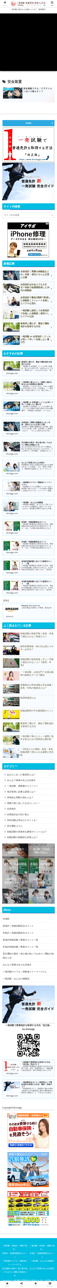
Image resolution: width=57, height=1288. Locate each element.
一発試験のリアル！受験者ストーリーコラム (25, 972)
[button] (52, 215)
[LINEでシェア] (47, 929)
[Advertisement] (28, 42)
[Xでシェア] (9, 921)
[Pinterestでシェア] (16, 936)
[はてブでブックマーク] (35, 929)
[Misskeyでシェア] (47, 921)
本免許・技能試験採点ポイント (42, 1255)
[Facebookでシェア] (9, 929)
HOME (28, 123)
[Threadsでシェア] (22, 929)
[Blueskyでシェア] (35, 921)
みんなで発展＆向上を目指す (17, 965)
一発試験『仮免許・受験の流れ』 (14, 1247)
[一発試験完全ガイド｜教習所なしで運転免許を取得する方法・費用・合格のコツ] (28, 181)
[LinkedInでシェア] (28, 936)
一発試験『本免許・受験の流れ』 (42, 1247)
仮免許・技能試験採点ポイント (14, 1255)
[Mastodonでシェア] (22, 921)
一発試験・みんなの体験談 (16, 978)
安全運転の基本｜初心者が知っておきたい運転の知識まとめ (28, 955)
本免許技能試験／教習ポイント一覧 (20, 947)
